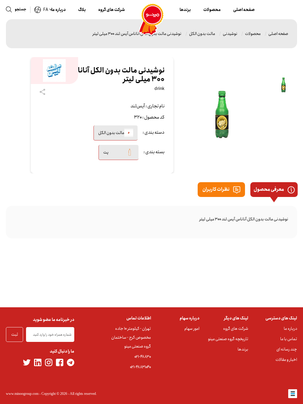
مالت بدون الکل (202, 33)
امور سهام (191, 328)
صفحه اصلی (244, 10)
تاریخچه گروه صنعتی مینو (228, 339)
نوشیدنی (230, 33)
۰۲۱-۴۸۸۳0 (142, 356)
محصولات (212, 10)
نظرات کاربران (216, 189)
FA (45, 10)
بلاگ (82, 10)
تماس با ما (288, 339)
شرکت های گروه (111, 10)
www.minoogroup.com (22, 394)
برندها (185, 10)
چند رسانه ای (286, 349)
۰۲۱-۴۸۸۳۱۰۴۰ (140, 367)
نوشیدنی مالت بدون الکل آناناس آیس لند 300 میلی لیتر (137, 33)
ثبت (14, 334)
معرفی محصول (269, 189)
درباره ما (58, 10)
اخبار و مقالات (286, 359)
